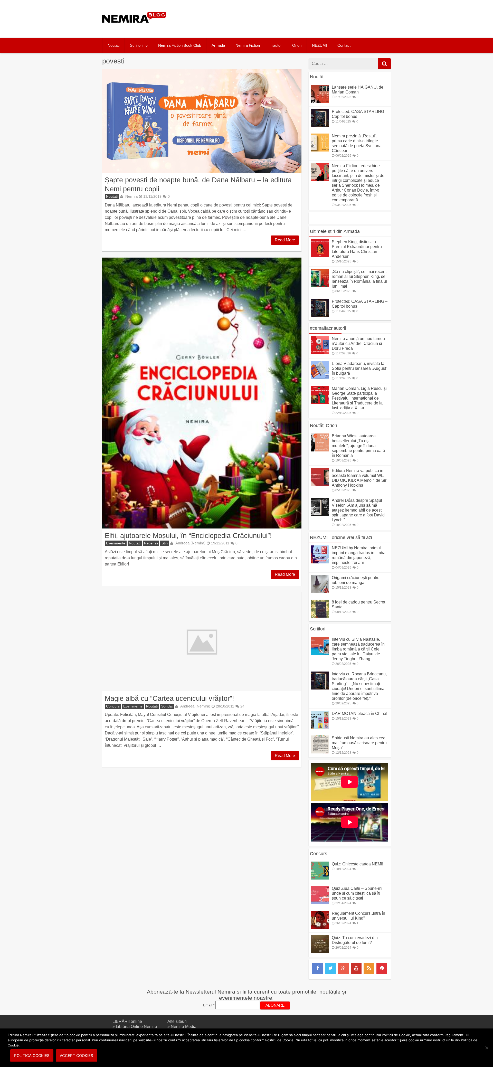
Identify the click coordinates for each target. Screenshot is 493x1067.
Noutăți (317, 76)
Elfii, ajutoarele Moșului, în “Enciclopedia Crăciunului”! (188, 536)
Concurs (113, 706)
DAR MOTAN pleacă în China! (359, 713)
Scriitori (136, 45)
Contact (343, 45)
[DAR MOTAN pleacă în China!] (320, 727)
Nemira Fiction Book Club (179, 45)
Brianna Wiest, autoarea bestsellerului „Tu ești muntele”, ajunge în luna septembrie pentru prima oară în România (358, 446)
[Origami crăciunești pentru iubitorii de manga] (320, 592)
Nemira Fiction (247, 45)
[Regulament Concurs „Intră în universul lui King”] (320, 927)
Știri (165, 543)
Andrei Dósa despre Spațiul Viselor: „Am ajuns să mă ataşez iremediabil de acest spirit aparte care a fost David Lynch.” (358, 510)
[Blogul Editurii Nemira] (134, 28)
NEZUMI (319, 45)
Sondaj (167, 706)
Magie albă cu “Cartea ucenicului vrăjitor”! (169, 698)
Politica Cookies (32, 1055)
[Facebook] (317, 968)
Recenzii (151, 543)
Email (208, 1005)
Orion (296, 45)
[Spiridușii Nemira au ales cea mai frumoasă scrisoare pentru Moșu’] (320, 752)
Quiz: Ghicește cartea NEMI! (357, 864)
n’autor (276, 45)
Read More (285, 240)
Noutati (113, 45)
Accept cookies (76, 1055)
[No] (486, 1047)
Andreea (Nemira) (190, 543)
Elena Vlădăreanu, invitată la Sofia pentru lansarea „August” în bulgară (359, 368)
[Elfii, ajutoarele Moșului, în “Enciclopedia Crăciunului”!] (201, 393)
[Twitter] (330, 968)
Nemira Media (183, 1026)
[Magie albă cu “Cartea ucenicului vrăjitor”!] (201, 642)
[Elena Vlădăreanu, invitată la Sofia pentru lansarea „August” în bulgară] (320, 377)
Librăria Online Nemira (136, 1026)
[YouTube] (356, 968)
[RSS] (369, 968)
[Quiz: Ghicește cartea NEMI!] (320, 878)
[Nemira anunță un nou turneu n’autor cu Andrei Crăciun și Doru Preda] (320, 353)
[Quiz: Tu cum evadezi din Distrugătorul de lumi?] (320, 952)
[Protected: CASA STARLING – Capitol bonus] (320, 126)
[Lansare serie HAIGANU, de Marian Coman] (320, 101)
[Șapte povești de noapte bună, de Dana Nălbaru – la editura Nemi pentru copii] (201, 121)
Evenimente (115, 543)
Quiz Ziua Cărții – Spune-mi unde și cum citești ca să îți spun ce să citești (357, 893)
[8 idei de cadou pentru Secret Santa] (320, 616)
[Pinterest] (381, 968)
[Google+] (343, 968)
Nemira (131, 196)
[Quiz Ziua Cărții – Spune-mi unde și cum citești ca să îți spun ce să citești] (320, 902)
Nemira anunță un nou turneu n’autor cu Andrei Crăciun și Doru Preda (358, 343)
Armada (218, 45)
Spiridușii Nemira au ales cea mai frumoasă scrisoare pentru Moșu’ (359, 743)
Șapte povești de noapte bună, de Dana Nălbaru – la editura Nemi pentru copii (198, 184)
